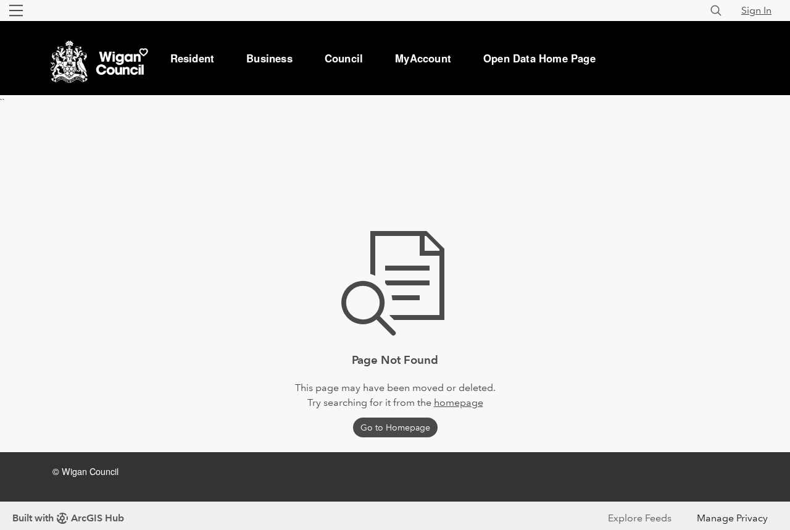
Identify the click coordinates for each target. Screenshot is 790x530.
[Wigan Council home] (97, 38)
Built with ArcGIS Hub (68, 518)
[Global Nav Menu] (16, 10)
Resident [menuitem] (192, 58)
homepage (458, 402)
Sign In (756, 10)
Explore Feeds (640, 518)
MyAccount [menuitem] (423, 58)
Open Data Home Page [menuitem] (539, 58)
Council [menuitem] (344, 58)
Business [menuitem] (269, 58)
